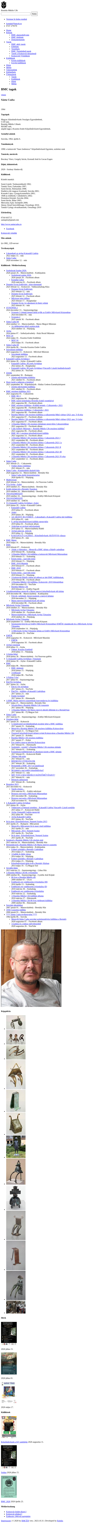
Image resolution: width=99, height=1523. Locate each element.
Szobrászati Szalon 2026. (16, 270)
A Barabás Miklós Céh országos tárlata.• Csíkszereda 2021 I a (36, 442)
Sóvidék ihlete (12, 868)
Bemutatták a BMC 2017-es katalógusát (27, 766)
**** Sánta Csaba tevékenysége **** (21, 914)
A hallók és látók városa (21, 854)
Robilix (60, 1521)
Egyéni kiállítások (18, 63)
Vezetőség (15, 49)
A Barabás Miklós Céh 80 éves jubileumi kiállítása (31, 900)
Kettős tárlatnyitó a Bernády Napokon (21, 489)
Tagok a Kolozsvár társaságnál (23, 53)
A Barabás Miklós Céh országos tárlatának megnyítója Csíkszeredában (40, 424)
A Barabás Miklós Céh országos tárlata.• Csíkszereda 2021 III (36, 452)
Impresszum (6, 1521)
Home (8, 30)
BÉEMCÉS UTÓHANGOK (23, 761)
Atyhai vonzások (13, 645)
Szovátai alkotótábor (14, 905)
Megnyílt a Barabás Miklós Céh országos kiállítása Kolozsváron (37, 728)
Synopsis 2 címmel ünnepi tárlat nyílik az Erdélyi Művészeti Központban (41, 312)
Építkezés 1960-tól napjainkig (18, 1516)
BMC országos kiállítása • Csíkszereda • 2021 (30, 410)
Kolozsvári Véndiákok (20, 56)
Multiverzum (11, 480)
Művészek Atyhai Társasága (17, 605)
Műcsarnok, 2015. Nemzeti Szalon (25, 831)
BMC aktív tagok (18, 44)
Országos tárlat (12, 719)
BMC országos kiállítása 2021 (18, 391)
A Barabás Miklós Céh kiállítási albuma (27, 896)
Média (8, 67)
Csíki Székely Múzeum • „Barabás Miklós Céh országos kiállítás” (38, 429)
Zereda (9, 373)
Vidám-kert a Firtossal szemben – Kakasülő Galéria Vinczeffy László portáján (43, 807)
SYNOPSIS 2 (12, 308)
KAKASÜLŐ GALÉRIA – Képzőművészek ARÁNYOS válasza (38, 535)
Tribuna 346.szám (18, 756)
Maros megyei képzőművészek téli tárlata (28, 601)
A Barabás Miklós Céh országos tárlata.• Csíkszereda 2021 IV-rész (38, 456)
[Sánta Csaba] (31, 1006)
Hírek (8, 65)
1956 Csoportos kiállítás (16, 910)
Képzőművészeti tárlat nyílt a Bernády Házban (30, 863)
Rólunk (9, 33)
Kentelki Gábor (17, 280)
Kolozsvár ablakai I (14, 1514)
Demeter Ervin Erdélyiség (21, 289)
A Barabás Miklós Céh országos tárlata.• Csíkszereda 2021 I (35, 438)
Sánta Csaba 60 (12, 322)
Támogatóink (11, 70)
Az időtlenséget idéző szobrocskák (25, 326)
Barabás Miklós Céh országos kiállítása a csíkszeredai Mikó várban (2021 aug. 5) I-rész (46, 419)
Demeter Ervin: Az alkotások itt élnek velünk (29, 303)
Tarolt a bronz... (17, 789)
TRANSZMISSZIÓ (14, 494)
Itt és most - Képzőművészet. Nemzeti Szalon (29, 835)
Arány (13, 512)
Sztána (3, 1472)
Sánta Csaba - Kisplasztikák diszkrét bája (23, 470)
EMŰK (14, 640)
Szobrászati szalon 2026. (21, 275)
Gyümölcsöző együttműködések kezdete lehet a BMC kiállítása (37, 724)
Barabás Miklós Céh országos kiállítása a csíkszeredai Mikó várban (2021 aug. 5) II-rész (47, 415)
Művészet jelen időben (20, 298)
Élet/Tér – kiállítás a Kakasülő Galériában (28, 691)
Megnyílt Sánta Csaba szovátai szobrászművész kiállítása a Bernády (39, 919)
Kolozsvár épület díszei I (16, 1512)
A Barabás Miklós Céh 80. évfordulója (22, 873)
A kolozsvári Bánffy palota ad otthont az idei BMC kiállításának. (37, 577)
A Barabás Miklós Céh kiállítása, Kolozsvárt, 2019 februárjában (37, 582)
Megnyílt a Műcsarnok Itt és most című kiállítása (31, 826)
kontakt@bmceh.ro (14, 23)
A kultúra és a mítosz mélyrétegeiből (26, 924)
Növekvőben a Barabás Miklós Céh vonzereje (30, 705)
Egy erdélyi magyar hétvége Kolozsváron (28, 742)
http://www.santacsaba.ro (11, 224)
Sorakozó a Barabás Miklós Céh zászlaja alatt (24, 840)
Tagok (8, 42)
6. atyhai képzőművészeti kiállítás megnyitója (29, 521)
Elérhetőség (11, 72)
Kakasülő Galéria (18, 508)
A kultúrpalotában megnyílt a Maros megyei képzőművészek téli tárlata (35, 591)
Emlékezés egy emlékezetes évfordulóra (27, 891)
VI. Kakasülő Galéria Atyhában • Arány (22, 503)
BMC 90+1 (16, 396)
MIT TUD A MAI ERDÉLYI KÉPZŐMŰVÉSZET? (33, 775)
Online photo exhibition (21, 466)
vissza (3, 95)
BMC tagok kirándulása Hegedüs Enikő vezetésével (32, 401)
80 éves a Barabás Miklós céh (23, 877)
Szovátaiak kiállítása (14, 349)
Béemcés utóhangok (19, 780)
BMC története (17, 37)
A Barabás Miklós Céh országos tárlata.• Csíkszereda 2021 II (36, 447)
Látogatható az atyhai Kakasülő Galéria (22, 253)
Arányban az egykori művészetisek (25, 526)
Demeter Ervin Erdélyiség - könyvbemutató (24, 284)
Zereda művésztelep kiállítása (23, 377)
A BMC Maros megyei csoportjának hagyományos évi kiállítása (32, 701)
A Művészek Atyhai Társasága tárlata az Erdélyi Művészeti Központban (40, 631)
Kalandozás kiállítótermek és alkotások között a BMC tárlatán (36, 752)
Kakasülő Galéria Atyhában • (18, 359)
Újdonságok (11, 74)
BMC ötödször (17, 668)
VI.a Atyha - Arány (14, 484)
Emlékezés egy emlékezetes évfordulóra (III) (29, 882)
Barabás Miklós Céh (19, 587)
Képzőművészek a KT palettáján (14, 1442)
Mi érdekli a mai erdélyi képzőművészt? (27, 770)
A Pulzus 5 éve (12, 677)
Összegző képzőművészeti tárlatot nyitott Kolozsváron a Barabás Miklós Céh (42, 733)
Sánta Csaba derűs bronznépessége (25, 475)
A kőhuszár (16, 673)
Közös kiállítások (18, 60)
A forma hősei (12, 654)
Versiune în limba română (16, 19)
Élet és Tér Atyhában (19, 687)
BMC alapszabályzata (20, 35)
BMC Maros (11, 540)
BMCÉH (25, 1521)
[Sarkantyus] (16, 1088)
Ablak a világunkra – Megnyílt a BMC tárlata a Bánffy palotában (37, 549)
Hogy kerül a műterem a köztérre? (20, 382)
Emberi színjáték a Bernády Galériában (27, 849)
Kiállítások (10, 58)
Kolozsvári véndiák (9, 233)
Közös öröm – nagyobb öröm (23, 559)
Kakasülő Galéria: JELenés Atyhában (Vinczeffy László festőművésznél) (41, 368)
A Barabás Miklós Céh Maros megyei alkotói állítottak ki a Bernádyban (40, 710)
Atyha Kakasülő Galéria (21, 817)
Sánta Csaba (11, 258)
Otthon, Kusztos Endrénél (21, 649)
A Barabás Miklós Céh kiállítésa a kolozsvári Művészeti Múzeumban (39, 554)
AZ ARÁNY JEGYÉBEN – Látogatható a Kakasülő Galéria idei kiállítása (41, 517)
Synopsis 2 (15, 317)
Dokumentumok (18, 39)
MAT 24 (9, 336)
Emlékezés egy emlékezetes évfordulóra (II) (29, 886)
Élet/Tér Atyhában (13, 682)
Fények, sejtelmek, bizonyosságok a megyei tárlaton (32, 596)
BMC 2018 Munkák (19, 563)
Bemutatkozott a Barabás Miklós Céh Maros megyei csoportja (31, 845)
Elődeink (15, 46)
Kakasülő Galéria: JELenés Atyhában (26, 363)
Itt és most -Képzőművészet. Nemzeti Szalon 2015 (26, 821)
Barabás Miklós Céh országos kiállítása (27, 738)
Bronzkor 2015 (12, 784)
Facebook (10, 229)
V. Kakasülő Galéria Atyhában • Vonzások (23, 659)
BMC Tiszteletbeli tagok (21, 51)
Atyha (8, 331)
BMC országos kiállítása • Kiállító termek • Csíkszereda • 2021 (37, 405)
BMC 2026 (5, 1501)
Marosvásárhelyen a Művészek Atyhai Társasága (31, 614)
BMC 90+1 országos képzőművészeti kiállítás (30, 433)
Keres (34, 14)
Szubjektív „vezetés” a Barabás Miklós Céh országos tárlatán (36, 747)
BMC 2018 (16, 568)
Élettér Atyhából (18, 696)
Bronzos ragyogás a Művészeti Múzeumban (29, 793)
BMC (8, 545)
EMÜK (9, 635)
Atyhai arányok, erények (21, 531)
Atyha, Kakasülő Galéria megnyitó (25, 812)
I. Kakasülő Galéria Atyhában (18, 803)
